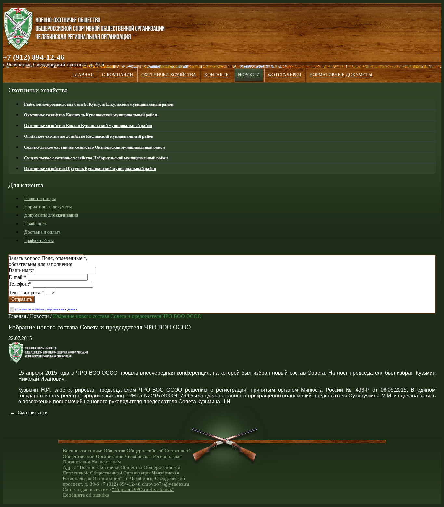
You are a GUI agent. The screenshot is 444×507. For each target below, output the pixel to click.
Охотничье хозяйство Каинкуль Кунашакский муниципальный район (90, 114)
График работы (39, 240)
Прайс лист (35, 223)
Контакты (216, 74)
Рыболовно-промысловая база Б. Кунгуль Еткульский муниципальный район (98, 104)
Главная (83, 74)
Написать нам (106, 461)
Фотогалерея (284, 74)
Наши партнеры (40, 198)
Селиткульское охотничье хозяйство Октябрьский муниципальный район (94, 147)
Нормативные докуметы (340, 74)
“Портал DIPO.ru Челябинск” (143, 489)
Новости (249, 74)
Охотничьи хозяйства (168, 74)
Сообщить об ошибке (86, 495)
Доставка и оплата (42, 232)
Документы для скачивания (51, 215)
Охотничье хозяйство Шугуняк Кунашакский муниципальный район (90, 168)
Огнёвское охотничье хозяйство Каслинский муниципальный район (88, 136)
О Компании (117, 74)
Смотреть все (32, 412)
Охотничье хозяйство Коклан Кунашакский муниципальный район (88, 125)
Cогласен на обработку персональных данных (46, 309)
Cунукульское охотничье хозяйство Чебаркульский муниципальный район (96, 157)
